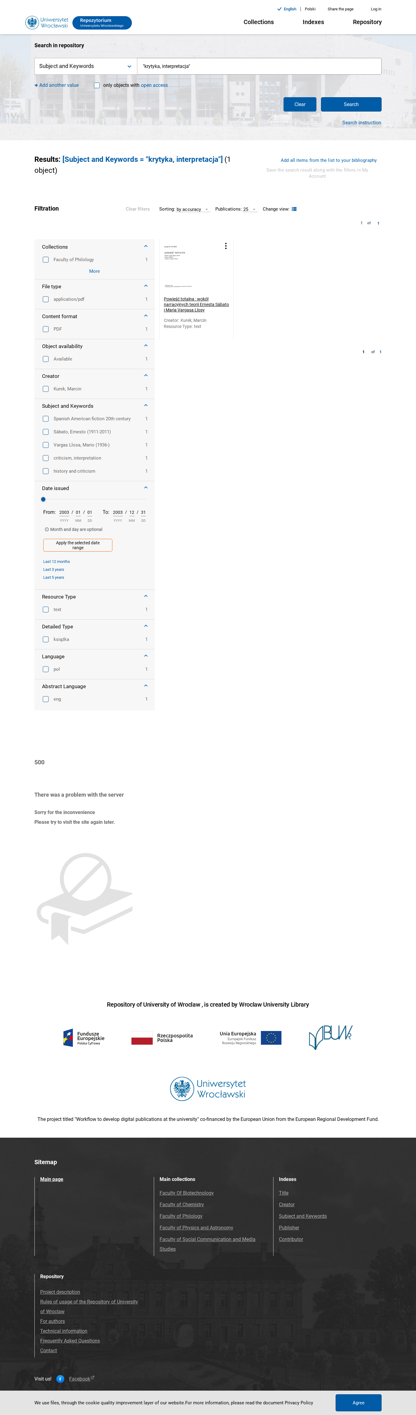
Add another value (59, 85)
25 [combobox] (245, 209)
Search (351, 104)
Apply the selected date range (78, 545)
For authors (52, 1321)
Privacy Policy (299, 1403)
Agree (359, 1403)
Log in (376, 9)
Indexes (313, 22)
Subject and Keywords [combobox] (66, 66)
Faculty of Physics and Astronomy (196, 1228)
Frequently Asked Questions (70, 1341)
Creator (286, 1204)
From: (49, 512)
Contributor (291, 1239)
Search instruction (361, 122)
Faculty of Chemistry (182, 1204)
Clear (299, 104)
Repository (367, 22)
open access (154, 85)
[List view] (293, 209)
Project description (60, 1292)
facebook (79, 1379)
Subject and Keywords (303, 1216)
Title (283, 1193)
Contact (48, 1350)
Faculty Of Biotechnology (187, 1193)
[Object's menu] (226, 245)
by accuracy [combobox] (189, 209)
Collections (259, 22)
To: (106, 512)
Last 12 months (56, 561)
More (94, 271)
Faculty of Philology (181, 1216)
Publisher (289, 1228)
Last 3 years (53, 569)
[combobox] (259, 66)
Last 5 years (53, 577)
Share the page (341, 9)
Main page (51, 1179)
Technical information (63, 1331)
